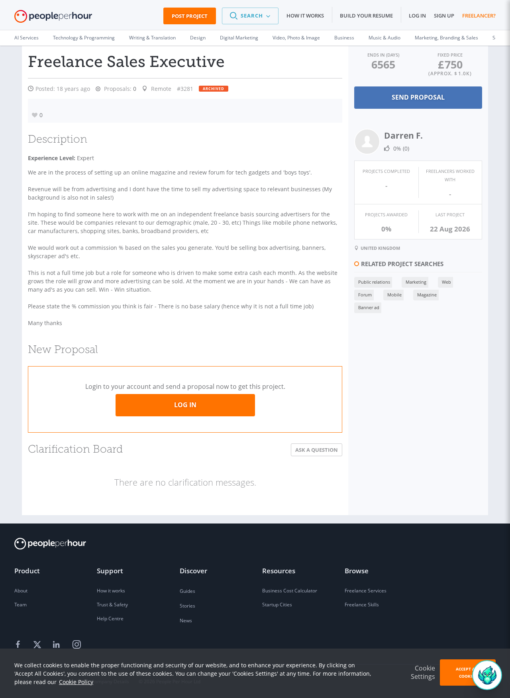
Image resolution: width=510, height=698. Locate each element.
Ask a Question (316, 449)
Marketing (416, 282)
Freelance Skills (362, 604)
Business (344, 37)
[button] (250, 16)
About (20, 590)
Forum (365, 295)
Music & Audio (384, 37)
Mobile (394, 295)
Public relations (374, 282)
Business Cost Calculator (289, 590)
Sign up (444, 15)
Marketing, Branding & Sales (446, 37)
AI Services (26, 37)
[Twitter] (38, 645)
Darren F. (403, 135)
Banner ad (368, 307)
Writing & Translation (152, 37)
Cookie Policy (76, 682)
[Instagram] (76, 645)
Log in (417, 15)
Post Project (190, 16)
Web (446, 282)
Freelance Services (365, 590)
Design (198, 37)
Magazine (427, 295)
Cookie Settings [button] (423, 672)
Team (20, 604)
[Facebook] (19, 645)
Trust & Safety (112, 604)
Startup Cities (277, 604)
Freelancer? (479, 15)
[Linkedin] (57, 645)
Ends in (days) (383, 55)
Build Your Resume (366, 15)
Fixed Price (450, 55)
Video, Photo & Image (296, 37)
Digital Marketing (239, 37)
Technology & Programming (84, 37)
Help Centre (110, 618)
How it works (305, 15)
